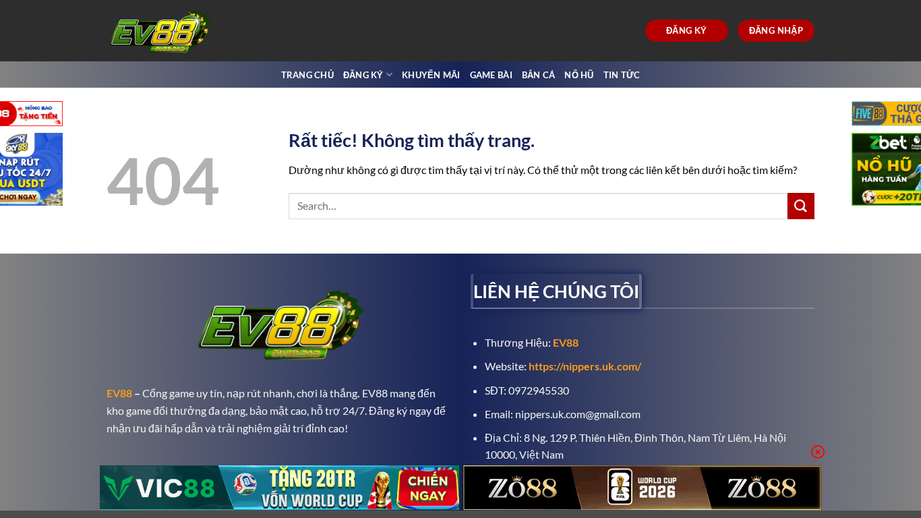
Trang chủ (307, 74)
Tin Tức (622, 74)
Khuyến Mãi (431, 74)
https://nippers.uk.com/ (585, 365)
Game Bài (491, 74)
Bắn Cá (539, 74)
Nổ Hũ (578, 74)
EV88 (119, 392)
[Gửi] (801, 206)
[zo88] (642, 487)
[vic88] (279, 487)
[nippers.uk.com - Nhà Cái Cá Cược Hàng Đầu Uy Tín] (162, 30)
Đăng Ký (363, 74)
